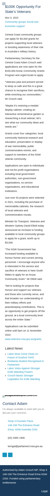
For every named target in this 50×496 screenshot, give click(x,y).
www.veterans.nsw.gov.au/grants (23, 339)
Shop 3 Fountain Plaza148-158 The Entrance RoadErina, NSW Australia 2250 (23, 425)
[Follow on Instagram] (10, 455)
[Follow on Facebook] (4, 455)
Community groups (15, 21)
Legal (44, 491)
